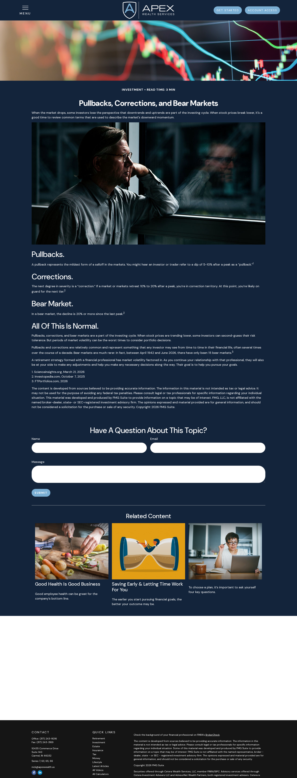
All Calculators (100, 774)
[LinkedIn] (40, 772)
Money (96, 758)
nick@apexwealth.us (43, 767)
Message (38, 462)
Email (154, 439)
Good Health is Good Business (67, 584)
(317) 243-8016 (48, 738)
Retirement (98, 738)
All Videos (97, 770)
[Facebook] (34, 772)
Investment (98, 742)
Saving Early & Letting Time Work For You (147, 586)
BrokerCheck (213, 734)
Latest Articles (100, 766)
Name (36, 439)
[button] (228, 10)
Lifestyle (97, 762)
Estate (96, 746)
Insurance (97, 750)
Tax (94, 754)
